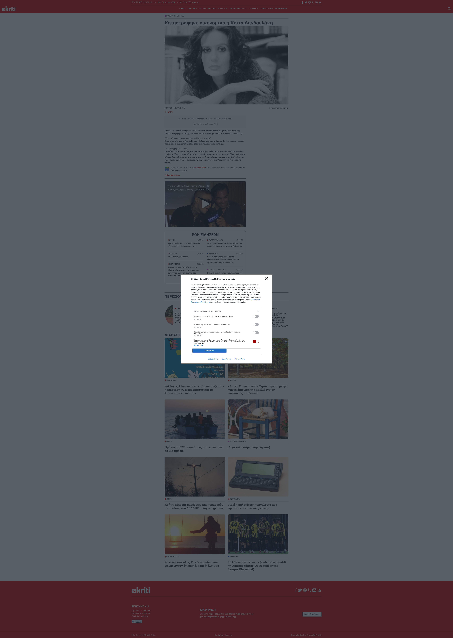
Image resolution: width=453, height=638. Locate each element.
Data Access (226, 359)
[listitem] (226, 311)
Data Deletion (213, 359)
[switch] (256, 316)
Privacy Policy (240, 359)
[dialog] (226, 319)
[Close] (267, 279)
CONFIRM (209, 350)
